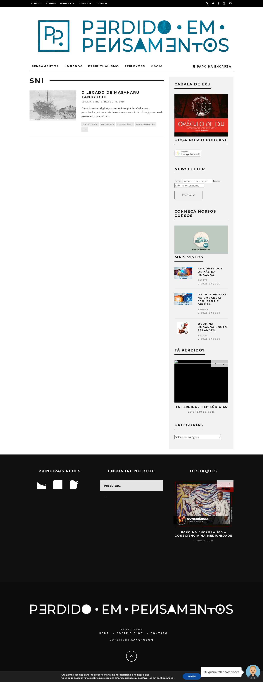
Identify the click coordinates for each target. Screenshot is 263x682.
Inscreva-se (188, 195)
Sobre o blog (130, 633)
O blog (36, 3)
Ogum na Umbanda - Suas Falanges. (212, 327)
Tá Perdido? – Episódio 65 (201, 407)
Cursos (102, 3)
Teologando (107, 124)
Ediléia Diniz (90, 102)
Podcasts (67, 3)
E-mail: (178, 181)
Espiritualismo (103, 66)
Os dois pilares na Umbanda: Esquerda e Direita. (212, 299)
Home (104, 633)
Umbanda (73, 66)
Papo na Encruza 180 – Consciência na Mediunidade (203, 534)
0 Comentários (125, 124)
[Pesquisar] (207, 3)
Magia (157, 66)
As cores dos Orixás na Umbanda (210, 272)
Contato (85, 3)
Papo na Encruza (214, 66)
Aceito (192, 676)
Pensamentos (45, 66)
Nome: (217, 181)
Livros (51, 3)
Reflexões (135, 66)
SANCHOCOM (142, 639)
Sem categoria (90, 124)
